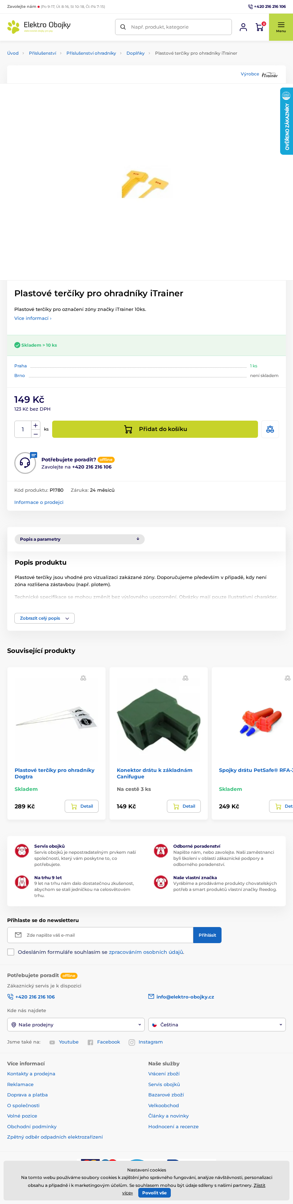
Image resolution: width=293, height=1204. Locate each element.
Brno (19, 375)
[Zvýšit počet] (35, 425)
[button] (281, 27)
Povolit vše (154, 1192)
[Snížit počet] (35, 433)
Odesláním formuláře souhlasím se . (101, 952)
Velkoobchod (163, 1105)
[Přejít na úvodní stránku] (39, 27)
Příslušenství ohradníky (91, 53)
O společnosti (23, 1105)
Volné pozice (22, 1116)
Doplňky (135, 53)
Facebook (108, 1042)
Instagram (151, 1042)
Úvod (13, 53)
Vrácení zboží (164, 1073)
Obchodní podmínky (31, 1126)
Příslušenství (42, 53)
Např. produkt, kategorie (160, 27)
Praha (20, 365)
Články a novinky (168, 1116)
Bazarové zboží (166, 1095)
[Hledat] (123, 27)
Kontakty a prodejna (31, 1073)
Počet (23, 429)
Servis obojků (164, 1084)
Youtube (69, 1042)
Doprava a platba (27, 1095)
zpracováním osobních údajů (146, 952)
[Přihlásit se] (243, 27)
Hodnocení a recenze (173, 1126)
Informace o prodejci (39, 502)
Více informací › (32, 318)
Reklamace (20, 1084)
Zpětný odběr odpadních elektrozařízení (55, 1137)
